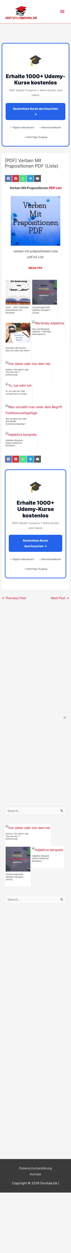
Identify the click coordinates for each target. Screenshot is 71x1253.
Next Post (60, 598)
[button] (64, 4)
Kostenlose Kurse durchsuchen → (35, 111)
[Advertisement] (35, 964)
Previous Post (14, 598)
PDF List (55, 188)
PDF (39, 268)
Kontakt (35, 1174)
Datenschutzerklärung (35, 1168)
